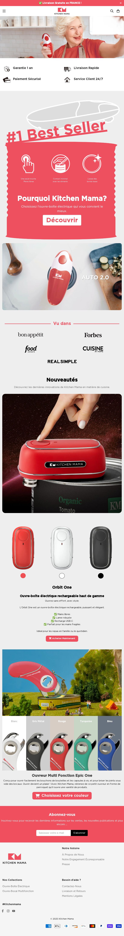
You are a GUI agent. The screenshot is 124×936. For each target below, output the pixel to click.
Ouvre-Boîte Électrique (16, 886)
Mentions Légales (72, 896)
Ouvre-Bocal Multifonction (18, 891)
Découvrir (13, 44)
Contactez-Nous (71, 886)
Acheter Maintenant (63, 638)
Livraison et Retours (74, 891)
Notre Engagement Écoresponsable (83, 859)
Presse (66, 864)
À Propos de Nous (73, 854)
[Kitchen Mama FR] (62, 11)
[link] (23, 550)
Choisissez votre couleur (64, 796)
